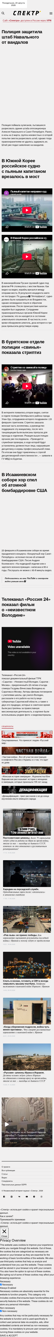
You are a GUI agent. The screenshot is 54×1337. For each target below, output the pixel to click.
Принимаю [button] (5, 1219)
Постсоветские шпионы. (26, 843)
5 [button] (25, 1149)
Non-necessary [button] (7, 1307)
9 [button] (41, 1149)
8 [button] (37, 1149)
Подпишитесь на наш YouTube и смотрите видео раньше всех (26, 580)
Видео (4, 1177)
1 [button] (8, 1149)
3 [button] (16, 1149)
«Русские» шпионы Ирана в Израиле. (25, 1076)
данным (24, 296)
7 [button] (33, 1149)
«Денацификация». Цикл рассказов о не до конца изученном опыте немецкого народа (25, 797)
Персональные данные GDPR (14, 1184)
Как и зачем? (6, 1216)
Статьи (4, 1174)
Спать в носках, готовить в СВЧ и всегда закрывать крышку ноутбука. (26, 983)
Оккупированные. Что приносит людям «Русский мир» (25, 741)
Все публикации (8, 1170)
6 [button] (29, 1149)
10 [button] (45, 1149)
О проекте (6, 1166)
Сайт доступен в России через (27, 20)
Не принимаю (18, 1219)
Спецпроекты (7, 726)
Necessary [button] (5, 1281)
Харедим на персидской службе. (24, 892)
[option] (27, 1122)
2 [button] (12, 1149)
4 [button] (20, 1149)
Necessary (7, 1284)
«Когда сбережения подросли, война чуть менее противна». (27, 1029)
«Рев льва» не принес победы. (26, 937)
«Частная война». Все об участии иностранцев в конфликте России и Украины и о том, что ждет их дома (25, 759)
